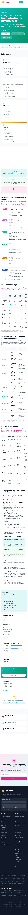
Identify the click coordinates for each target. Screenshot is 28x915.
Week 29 (15, 881)
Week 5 (16, 875)
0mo (3, 47)
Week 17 (14, 878)
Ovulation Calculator (19, 818)
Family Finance (4, 823)
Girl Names (3, 837)
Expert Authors (18, 848)
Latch (4, 622)
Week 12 (17, 876)
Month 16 (19, 893)
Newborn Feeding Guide (9, 68)
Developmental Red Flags (9, 141)
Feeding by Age (7, 118)
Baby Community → (14, 702)
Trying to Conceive (5, 816)
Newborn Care (6, 62)
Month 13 (7, 893)
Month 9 (14, 892)
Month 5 (21, 890)
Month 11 (22, 892)
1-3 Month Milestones (8, 133)
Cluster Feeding (6, 624)
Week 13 (21, 876)
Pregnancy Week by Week (7, 873)
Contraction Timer (19, 821)
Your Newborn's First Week (9, 66)
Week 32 (3, 883)
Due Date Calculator (19, 816)
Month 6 (2, 892)
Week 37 (23, 883)
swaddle (3, 288)
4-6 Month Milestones (8, 135)
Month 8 (10, 892)
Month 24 (3, 897)
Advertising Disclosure (20, 864)
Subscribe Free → (14, 778)
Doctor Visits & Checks (8, 72)
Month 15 (15, 893)
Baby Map (3, 825)
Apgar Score (5, 619)
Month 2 (10, 890)
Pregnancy (3, 818)
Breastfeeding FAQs (8, 686)
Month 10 (18, 892)
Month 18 (3, 895)
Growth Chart (5, 33)
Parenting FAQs (18, 841)
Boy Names (3, 835)
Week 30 (19, 881)
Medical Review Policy (20, 851)
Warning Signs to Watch (8, 74)
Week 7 (23, 875)
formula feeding (12, 106)
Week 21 (6, 880)
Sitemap (17, 866)
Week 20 (3, 880)
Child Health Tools (7, 662)
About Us (17, 853)
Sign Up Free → (14, 675)
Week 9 (6, 876)
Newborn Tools (7, 661)
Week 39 (7, 885)
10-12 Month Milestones (8, 138)
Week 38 (3, 885)
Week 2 (5, 875)
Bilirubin (4, 627)
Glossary (17, 857)
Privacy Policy (18, 859)
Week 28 (11, 881)
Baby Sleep (6, 83)
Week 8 (2, 876)
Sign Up (21, 2)
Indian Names (4, 842)
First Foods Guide (7, 114)
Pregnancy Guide (19, 837)
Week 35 (15, 883)
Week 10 (10, 876)
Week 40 (11, 885)
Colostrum (5, 620)
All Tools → (17, 825)
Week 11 (13, 876)
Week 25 (23, 880)
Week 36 (19, 883)
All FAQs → (5, 690)
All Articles (17, 835)
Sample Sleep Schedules (9, 90)
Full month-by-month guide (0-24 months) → (11, 279)
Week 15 (6, 878)
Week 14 (2, 878)
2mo (11, 47)
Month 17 (23, 893)
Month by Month (6, 37)
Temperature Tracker (9, 609)
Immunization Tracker (18, 33)
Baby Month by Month (6, 888)
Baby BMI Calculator (9, 607)
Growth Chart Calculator (10, 594)
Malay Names (4, 841)
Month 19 (7, 895)
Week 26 (3, 881)
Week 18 (18, 878)
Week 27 (7, 881)
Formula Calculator (18, 430)
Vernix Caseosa (6, 631)
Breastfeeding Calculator (6, 431)
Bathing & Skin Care (7, 71)
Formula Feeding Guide (8, 111)
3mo (15, 47)
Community (3, 827)
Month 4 (18, 890)
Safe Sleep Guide (7, 89)
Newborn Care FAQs (8, 683)
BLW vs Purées (7, 117)
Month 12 (3, 893)
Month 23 (24, 895)
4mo (19, 47)
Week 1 (2, 875)
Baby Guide (17, 839)
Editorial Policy (18, 849)
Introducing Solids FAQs (8, 688)
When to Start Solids (8, 112)
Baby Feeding (6, 105)
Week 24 (19, 880)
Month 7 (6, 892)
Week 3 (9, 875)
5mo (23, 47)
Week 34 (11, 883)
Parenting (3, 821)
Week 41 (15, 885)
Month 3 (14, 890)
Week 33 (7, 883)
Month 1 (6, 890)
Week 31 (23, 881)
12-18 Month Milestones (8, 139)
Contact (17, 855)
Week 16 (10, 878)
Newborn (3, 890)
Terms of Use (18, 861)
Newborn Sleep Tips (8, 69)
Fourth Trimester (6, 633)
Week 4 (13, 875)
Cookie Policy (18, 863)
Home (2, 12)
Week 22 (11, 880)
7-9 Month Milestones (8, 136)
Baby (2, 820)
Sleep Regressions (7, 92)
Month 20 (11, 895)
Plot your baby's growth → (14, 653)
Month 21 (15, 895)
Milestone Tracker (21, 204)
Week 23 (15, 880)
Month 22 (19, 895)
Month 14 (11, 893)
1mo (7, 47)
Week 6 (20, 875)
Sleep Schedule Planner (18, 289)
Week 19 (22, 878)
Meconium (5, 626)
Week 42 (19, 885)
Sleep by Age (6, 87)
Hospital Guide (18, 842)
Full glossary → (6, 637)
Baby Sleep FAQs (7, 685)
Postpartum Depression (8, 634)
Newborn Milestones (8, 132)
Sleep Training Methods (8, 93)
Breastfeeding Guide (8, 109)
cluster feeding (19, 106)
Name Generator (4, 844)
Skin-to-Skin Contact (7, 629)
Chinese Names (4, 839)
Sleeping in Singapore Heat (9, 96)
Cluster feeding (4, 428)
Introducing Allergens (8, 115)
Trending (3, 829)
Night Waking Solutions (8, 95)
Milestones (5, 127)
